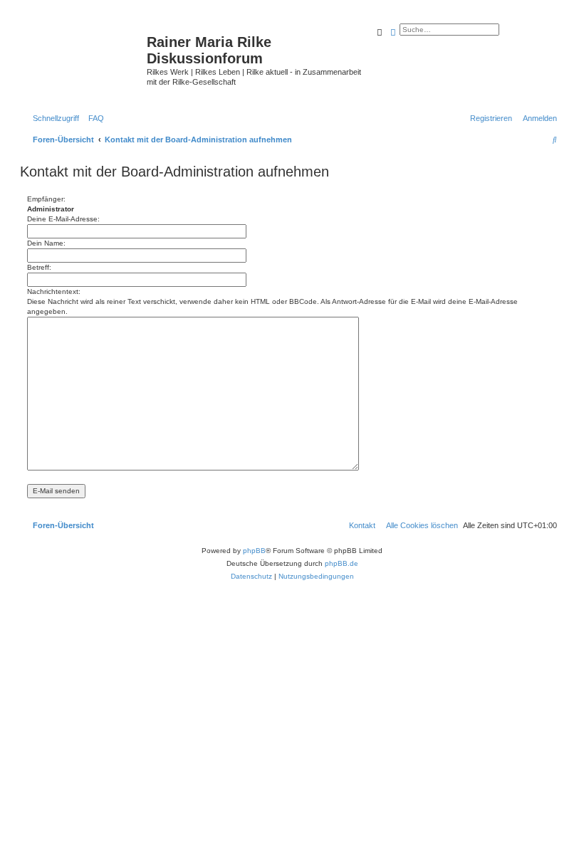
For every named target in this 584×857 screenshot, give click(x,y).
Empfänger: (46, 199)
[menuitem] (93, 118)
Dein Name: (46, 243)
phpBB (254, 550)
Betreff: (39, 267)
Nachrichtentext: (53, 291)
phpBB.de (341, 563)
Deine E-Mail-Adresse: (63, 219)
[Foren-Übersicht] (85, 53)
